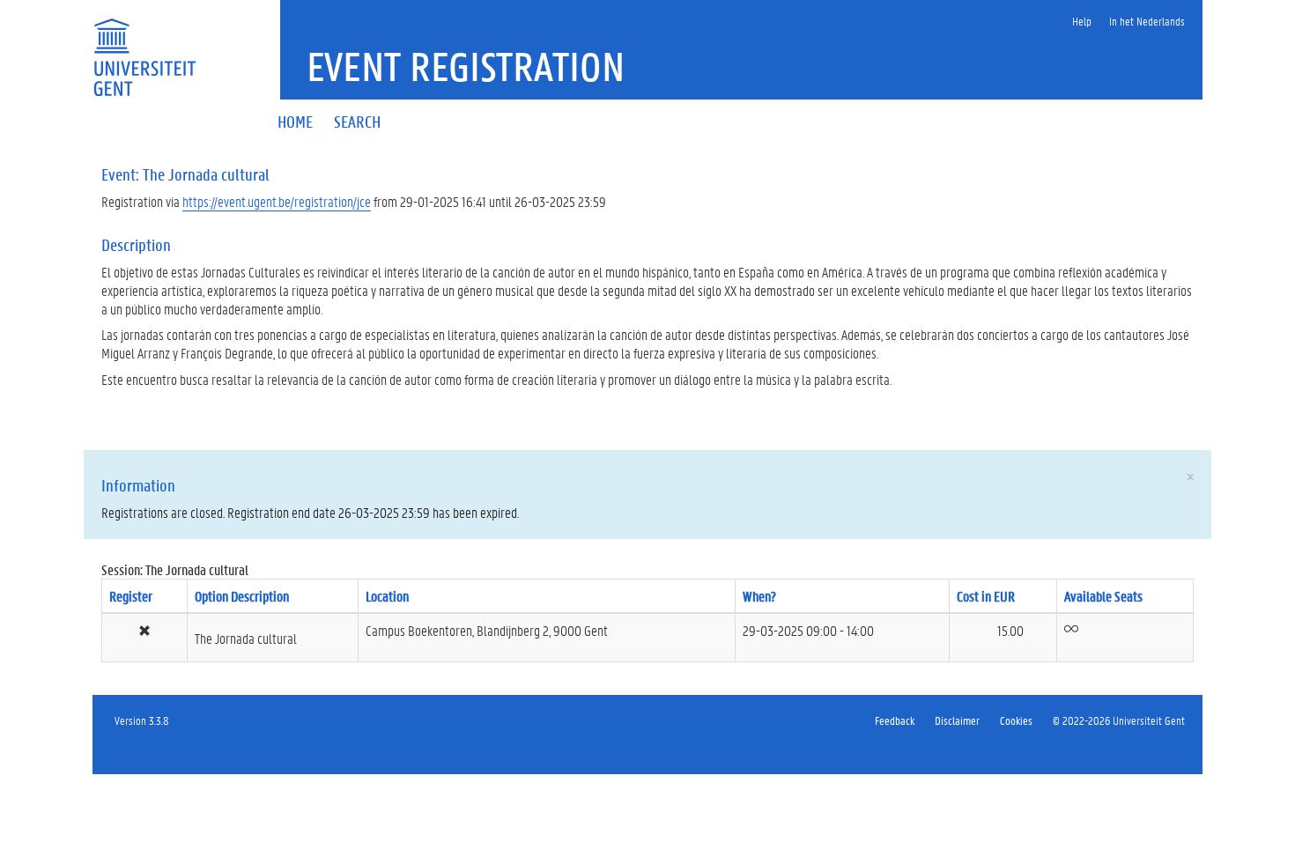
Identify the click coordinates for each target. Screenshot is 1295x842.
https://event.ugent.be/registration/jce (276, 201)
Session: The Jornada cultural (174, 569)
